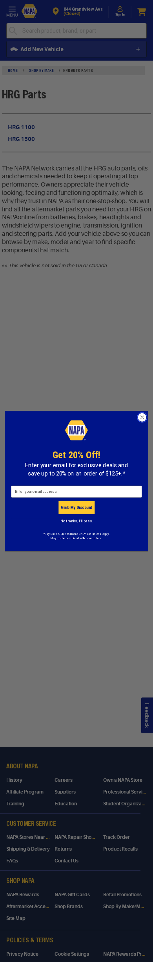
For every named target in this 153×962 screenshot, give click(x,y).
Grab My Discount (76, 507)
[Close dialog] (142, 417)
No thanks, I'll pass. (76, 520)
